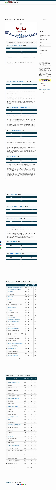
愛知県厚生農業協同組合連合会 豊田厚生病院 (14, 424)
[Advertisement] (28, 11)
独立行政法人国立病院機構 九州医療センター (14, 321)
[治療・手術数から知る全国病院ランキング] (11, 2)
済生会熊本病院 (10, 291)
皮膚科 (41, 47)
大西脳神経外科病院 (13, 194)
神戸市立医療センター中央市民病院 (13, 416)
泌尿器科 (41, 42)
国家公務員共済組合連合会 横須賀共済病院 (14, 319)
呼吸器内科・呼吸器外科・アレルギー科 (45, 36)
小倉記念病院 (10, 310)
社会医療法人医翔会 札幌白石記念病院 (17, 206)
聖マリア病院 (10, 299)
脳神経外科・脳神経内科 (8, 482)
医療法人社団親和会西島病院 (15, 253)
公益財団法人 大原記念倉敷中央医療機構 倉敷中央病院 (15, 287)
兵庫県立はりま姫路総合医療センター (13, 445)
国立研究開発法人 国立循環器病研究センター (18, 81)
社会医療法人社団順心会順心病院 (16, 45)
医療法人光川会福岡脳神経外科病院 (13, 406)
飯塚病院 (9, 419)
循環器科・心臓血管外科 (43, 39)
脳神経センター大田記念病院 (15, 218)
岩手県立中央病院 (13, 241)
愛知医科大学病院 (10, 436)
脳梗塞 (17, 482)
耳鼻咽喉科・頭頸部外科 (43, 50)
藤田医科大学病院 (10, 296)
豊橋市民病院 (10, 309)
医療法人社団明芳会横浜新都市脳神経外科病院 (14, 289)
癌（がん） (42, 45)
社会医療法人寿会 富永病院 (12, 307)
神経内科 (13, 482)
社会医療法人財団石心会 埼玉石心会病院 (14, 382)
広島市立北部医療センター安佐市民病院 (13, 398)
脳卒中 (15, 482)
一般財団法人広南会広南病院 (15, 130)
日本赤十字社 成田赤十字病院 (12, 348)
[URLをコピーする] (25, 484)
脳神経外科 (20, 482)
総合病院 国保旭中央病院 (11, 317)
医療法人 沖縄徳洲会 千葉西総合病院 (13, 346)
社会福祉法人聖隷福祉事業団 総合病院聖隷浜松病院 (15, 343)
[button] (17, 484)
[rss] (49, 0)
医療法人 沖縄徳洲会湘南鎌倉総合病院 (13, 328)
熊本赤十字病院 (13, 156)
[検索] (50, 0)
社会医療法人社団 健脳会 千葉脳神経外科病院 (18, 107)
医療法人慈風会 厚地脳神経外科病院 (13, 355)
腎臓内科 (41, 53)
